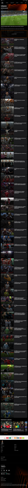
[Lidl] (18, 438)
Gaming (2, 450)
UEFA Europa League (2, 2)
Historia (15, 447)
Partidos (2, 444)
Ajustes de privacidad (3, 480)
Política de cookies (3, 479)
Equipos (15, 444)
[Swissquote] (13, 438)
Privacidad (2, 477)
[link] (7, 2)
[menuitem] (7, 2)
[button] (26, 2)
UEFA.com (2, 458)
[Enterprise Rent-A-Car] (10, 438)
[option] (14, 34)
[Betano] (20, 438)
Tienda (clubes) (16, 450)
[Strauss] (7, 438)
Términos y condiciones (3, 478)
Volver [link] (2, 9)
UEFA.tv (2, 447)
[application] (14, 18)
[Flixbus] (23, 438)
